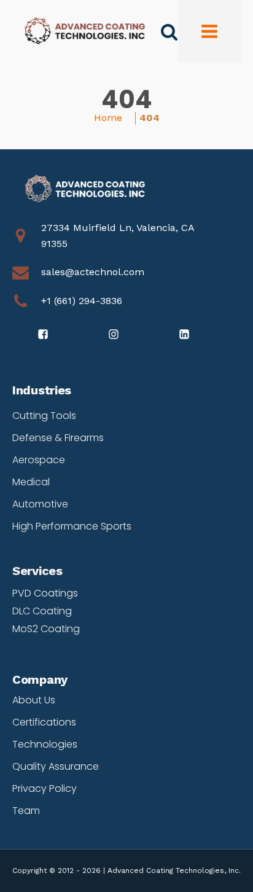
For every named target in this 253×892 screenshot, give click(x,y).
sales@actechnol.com (92, 272)
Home (108, 117)
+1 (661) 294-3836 (81, 301)
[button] (44, 335)
